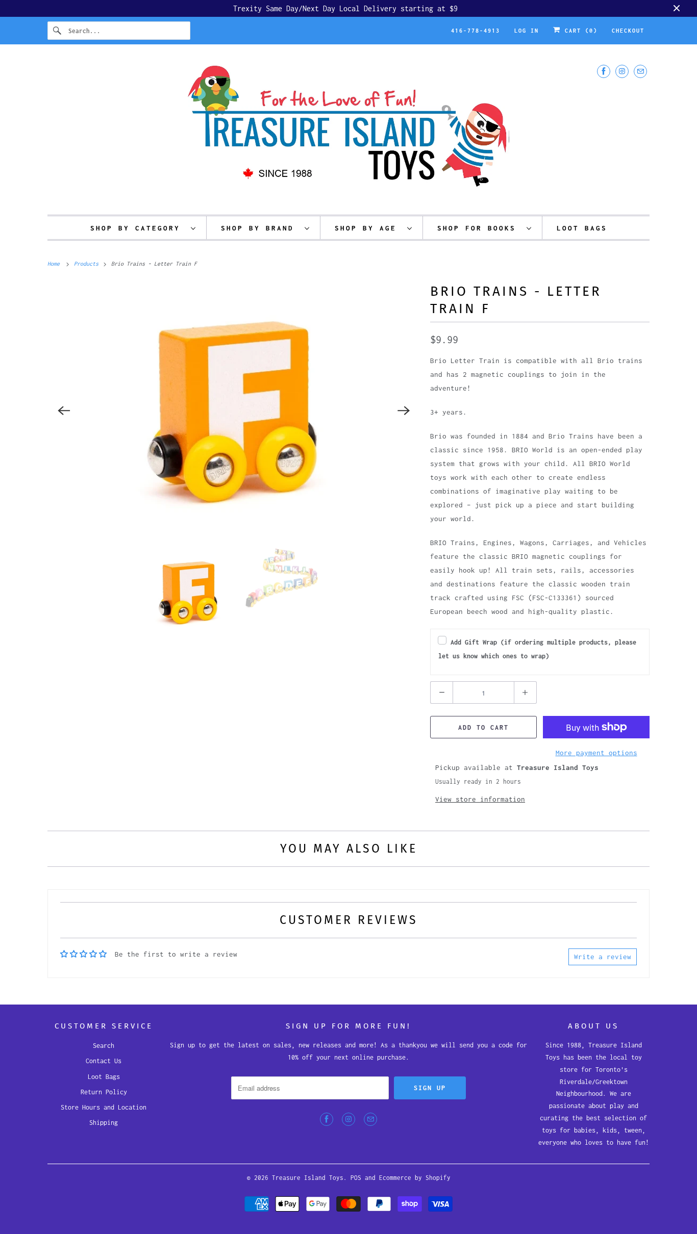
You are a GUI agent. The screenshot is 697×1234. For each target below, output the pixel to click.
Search (103, 1045)
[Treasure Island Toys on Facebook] (603, 71)
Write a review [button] (602, 957)
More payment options (596, 753)
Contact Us (103, 1061)
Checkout (628, 31)
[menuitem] (143, 227)
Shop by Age (368, 228)
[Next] (403, 410)
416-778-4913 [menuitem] (475, 31)
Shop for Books (479, 228)
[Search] (57, 30)
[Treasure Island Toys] (348, 132)
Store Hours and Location (103, 1107)
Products (88, 264)
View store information (480, 799)
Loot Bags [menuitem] (582, 228)
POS (356, 1177)
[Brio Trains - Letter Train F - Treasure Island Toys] (233, 410)
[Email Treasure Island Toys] (640, 71)
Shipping (103, 1122)
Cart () (579, 31)
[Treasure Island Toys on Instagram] (622, 71)
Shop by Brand (260, 228)
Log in (526, 31)
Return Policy (104, 1092)
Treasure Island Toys (307, 1177)
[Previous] (64, 410)
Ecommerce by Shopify (415, 1177)
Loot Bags (104, 1077)
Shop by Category (138, 228)
